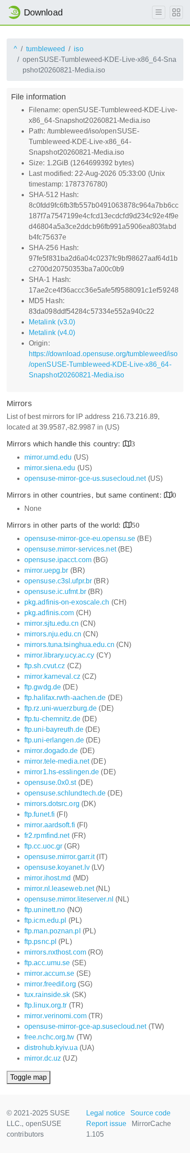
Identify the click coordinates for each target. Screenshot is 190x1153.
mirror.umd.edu (48, 457)
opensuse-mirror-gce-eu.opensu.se (79, 538)
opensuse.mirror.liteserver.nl (69, 899)
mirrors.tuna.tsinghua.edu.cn (69, 644)
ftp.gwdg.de (42, 687)
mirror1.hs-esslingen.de (61, 772)
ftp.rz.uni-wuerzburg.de (60, 708)
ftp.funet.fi (39, 814)
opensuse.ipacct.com (57, 559)
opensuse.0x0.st (50, 782)
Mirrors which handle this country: (65, 444)
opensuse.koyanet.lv (57, 867)
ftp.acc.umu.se (47, 963)
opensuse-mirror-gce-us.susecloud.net (85, 478)
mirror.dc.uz (42, 1058)
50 (136, 525)
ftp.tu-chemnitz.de (52, 719)
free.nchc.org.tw (49, 1037)
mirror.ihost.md (47, 878)
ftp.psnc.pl (40, 941)
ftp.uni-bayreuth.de (54, 729)
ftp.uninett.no (44, 909)
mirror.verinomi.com (55, 1016)
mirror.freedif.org (50, 984)
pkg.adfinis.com (49, 612)
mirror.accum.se (49, 973)
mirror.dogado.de (51, 750)
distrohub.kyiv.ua (51, 1047)
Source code (150, 1113)
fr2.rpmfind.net (47, 835)
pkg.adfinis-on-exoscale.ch (67, 602)
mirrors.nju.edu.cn (52, 634)
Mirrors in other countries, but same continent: (85, 495)
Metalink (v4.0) (52, 332)
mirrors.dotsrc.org (52, 803)
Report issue (106, 1123)
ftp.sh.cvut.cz (44, 666)
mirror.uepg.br (46, 570)
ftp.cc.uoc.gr (43, 846)
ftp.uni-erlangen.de (54, 740)
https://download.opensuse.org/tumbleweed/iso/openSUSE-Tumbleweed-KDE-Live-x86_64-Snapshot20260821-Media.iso (103, 364)
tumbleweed (45, 49)
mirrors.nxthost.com (55, 952)
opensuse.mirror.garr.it (59, 856)
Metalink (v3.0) (52, 322)
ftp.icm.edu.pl (45, 920)
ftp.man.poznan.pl (52, 931)
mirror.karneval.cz (52, 676)
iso (78, 49)
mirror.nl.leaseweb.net (59, 888)
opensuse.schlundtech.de (65, 793)
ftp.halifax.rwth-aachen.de (65, 697)
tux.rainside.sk (47, 994)
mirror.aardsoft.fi (49, 825)
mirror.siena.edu (50, 468)
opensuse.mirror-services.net (70, 549)
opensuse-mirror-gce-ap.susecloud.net (85, 1026)
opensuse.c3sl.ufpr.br (58, 581)
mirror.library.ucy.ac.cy (59, 655)
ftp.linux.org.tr (45, 1005)
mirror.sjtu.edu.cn (51, 623)
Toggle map (28, 1077)
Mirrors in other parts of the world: (65, 525)
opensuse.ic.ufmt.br (55, 591)
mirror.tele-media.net (56, 761)
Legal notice (105, 1113)
